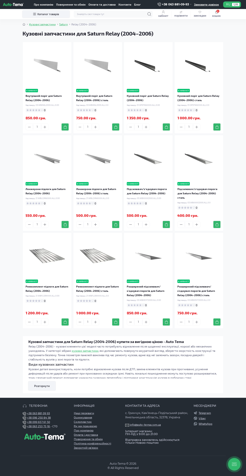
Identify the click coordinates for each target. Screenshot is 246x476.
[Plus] (44, 127)
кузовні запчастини (85, 350)
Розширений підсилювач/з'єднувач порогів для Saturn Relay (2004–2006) (145, 291)
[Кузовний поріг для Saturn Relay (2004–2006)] (148, 65)
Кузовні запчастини (42, 24)
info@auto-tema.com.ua (145, 424)
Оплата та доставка (102, 4)
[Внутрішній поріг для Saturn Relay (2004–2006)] (47, 65)
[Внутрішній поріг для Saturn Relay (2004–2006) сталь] (97, 65)
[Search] (149, 14)
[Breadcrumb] (24, 24)
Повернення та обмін (71, 4)
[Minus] (29, 127)
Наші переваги (84, 413)
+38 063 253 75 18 (38, 426)
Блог (137, 4)
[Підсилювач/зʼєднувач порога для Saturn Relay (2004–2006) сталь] (198, 158)
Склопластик (83, 421)
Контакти (124, 4)
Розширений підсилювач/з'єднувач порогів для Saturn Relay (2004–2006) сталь (196, 291)
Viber (202, 418)
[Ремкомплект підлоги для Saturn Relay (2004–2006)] (47, 256)
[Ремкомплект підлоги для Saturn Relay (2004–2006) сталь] (97, 256)
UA (236, 4)
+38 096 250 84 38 (39, 417)
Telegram (205, 413)
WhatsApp (205, 423)
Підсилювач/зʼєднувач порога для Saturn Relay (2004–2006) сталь (197, 193)
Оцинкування (83, 417)
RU (228, 4)
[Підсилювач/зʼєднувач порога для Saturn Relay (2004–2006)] (148, 158)
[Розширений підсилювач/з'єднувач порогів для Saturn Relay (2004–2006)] (148, 256)
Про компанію (43, 4)
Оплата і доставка (86, 434)
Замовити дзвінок (206, 4)
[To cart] (65, 126)
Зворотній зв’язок (86, 447)
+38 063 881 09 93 (38, 413)
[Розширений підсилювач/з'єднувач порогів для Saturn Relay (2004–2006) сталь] (198, 256)
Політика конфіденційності (92, 443)
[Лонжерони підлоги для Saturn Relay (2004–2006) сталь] (97, 158)
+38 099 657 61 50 (38, 422)
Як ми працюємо (85, 426)
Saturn (63, 24)
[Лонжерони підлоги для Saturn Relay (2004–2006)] (47, 158)
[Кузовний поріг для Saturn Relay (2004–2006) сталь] (198, 65)
